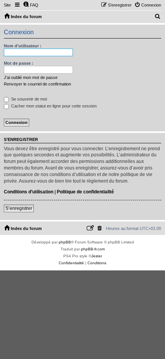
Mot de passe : (18, 63)
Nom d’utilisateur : (22, 46)
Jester (96, 256)
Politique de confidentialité (85, 192)
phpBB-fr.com (93, 249)
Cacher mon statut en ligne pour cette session (53, 106)
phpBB (65, 242)
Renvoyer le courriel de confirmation (37, 84)
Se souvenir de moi (28, 99)
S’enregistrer (18, 208)
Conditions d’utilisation (28, 192)
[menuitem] (30, 5)
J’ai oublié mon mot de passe (31, 77)
